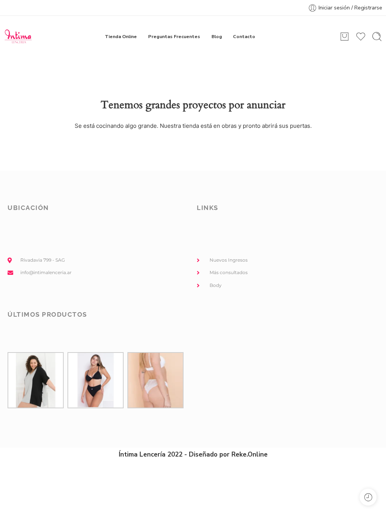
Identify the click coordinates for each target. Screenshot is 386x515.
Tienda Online (121, 36)
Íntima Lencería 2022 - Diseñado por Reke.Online (193, 454)
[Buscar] (377, 36)
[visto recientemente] (368, 497)
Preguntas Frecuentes (174, 36)
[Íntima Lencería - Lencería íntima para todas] (18, 36)
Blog (216, 36)
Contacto (244, 36)
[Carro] (344, 36)
